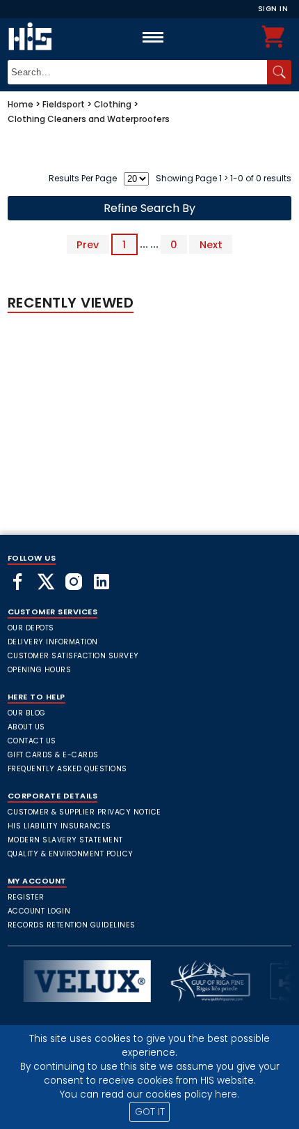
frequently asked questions (67, 769)
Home (20, 104)
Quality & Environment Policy (71, 854)
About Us (26, 727)
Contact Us (32, 741)
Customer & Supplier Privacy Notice (84, 812)
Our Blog (27, 713)
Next (211, 244)
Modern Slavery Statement (65, 840)
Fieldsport (63, 104)
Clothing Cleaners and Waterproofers (89, 119)
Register (26, 897)
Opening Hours (40, 670)
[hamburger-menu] (153, 37)
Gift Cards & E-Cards (53, 755)
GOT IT (150, 1112)
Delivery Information (53, 642)
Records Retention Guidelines (72, 925)
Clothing (112, 104)
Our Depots (31, 628)
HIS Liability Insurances (59, 826)
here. (227, 1094)
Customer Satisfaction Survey (73, 656)
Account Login (39, 911)
